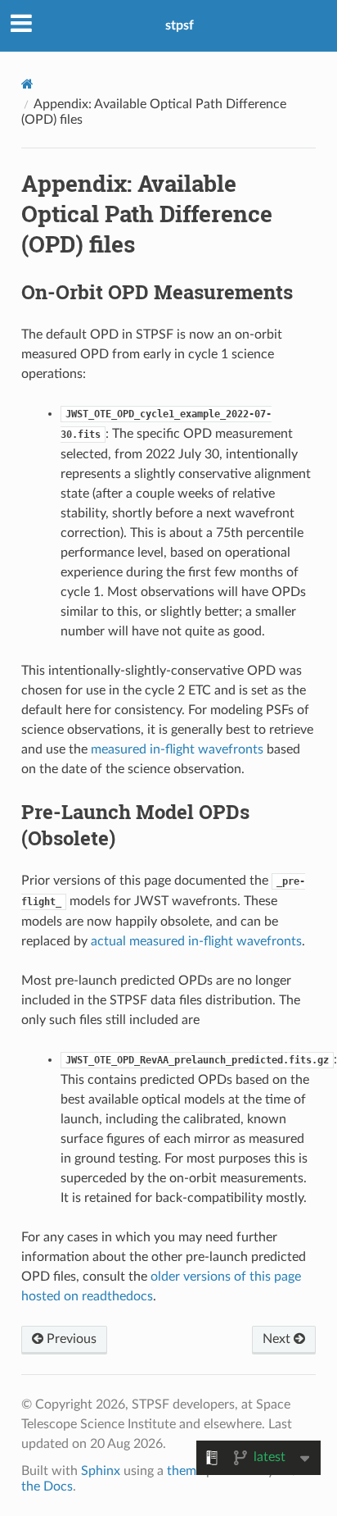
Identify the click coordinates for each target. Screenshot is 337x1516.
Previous (70, 1338)
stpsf (179, 25)
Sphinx (100, 1470)
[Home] (27, 84)
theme (185, 1470)
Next (278, 1338)
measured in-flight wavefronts (177, 749)
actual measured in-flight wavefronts (196, 941)
